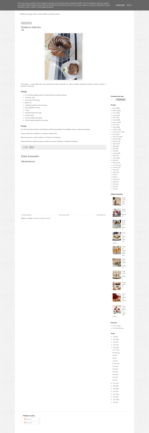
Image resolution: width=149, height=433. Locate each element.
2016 (114, 397)
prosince (114, 350)
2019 (114, 389)
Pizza (114, 189)
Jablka (114, 146)
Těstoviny (115, 122)
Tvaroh (115, 115)
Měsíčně (115, 179)
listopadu (115, 353)
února (114, 377)
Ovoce (114, 113)
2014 (114, 402)
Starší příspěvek (101, 215)
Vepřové (115, 144)
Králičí (114, 182)
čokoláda (115, 153)
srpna (114, 361)
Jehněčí (115, 184)
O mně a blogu (117, 326)
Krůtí (114, 148)
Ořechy (115, 170)
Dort (114, 174)
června (114, 366)
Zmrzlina (115, 167)
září (113, 358)
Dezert (114, 108)
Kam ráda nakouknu (118, 328)
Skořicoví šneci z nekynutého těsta (124, 251)
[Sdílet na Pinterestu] (33, 147)
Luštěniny (115, 129)
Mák (114, 177)
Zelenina (115, 110)
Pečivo (114, 125)
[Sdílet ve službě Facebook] (31, 147)
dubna (114, 371)
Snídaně (115, 127)
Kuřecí (114, 117)
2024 (114, 342)
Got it (129, 5)
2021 (114, 383)
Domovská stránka (64, 215)
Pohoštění (115, 139)
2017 (114, 394)
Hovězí (115, 134)
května (114, 369)
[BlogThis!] (26, 147)
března (114, 374)
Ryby (114, 155)
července (115, 363)
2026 (114, 336)
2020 (114, 386)
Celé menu (115, 165)
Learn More (120, 5)
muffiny (115, 172)
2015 (114, 399)
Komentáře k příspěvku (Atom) (41, 218)
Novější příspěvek (27, 215)
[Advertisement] (118, 57)
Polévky (115, 162)
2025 (114, 339)
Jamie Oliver (116, 136)
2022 (114, 347)
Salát (114, 151)
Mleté (114, 160)
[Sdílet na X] (28, 147)
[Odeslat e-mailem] (24, 147)
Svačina (115, 158)
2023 (114, 345)
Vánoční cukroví (117, 132)
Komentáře (29, 423)
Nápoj (114, 186)
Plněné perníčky (124, 284)
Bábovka (115, 141)
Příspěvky (29, 419)
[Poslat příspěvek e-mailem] (22, 29)
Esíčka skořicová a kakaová (124, 201)
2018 (114, 391)
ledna (114, 380)
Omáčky (115, 120)
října (113, 355)
